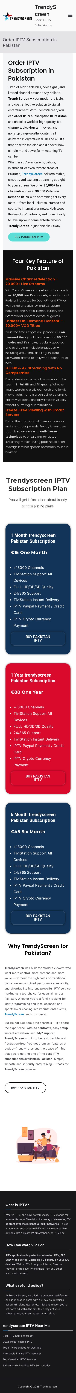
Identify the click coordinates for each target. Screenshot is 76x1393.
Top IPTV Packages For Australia (22, 1347)
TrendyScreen (32, 174)
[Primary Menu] (70, 16)
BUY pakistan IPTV (29, 237)
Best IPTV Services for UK (18, 1335)
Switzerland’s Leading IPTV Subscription (27, 1365)
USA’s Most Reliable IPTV (17, 1341)
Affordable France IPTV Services (22, 1353)
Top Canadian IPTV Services (20, 1359)
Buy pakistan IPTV (38, 638)
